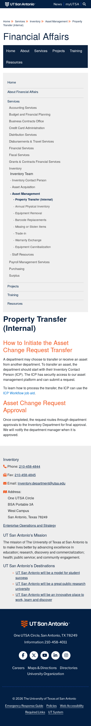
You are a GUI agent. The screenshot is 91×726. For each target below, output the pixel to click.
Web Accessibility (72, 705)
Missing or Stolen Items (30, 226)
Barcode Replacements (30, 220)
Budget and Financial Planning (30, 114)
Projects (58, 50)
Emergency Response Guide (24, 705)
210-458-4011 (55, 641)
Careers (18, 667)
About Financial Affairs (22, 91)
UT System (55, 712)
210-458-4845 (25, 474)
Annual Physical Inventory (32, 206)
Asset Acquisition (23, 187)
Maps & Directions (42, 667)
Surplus (15, 275)
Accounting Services (24, 107)
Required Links (35, 712)
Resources (14, 62)
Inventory (35, 21)
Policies (51, 705)
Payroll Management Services (30, 262)
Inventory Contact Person (29, 180)
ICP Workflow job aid (19, 393)
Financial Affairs (36, 35)
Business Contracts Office (27, 121)
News (58, 4)
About (24, 50)
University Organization (45, 673)
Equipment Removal (28, 213)
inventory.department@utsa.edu (41, 483)
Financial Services (22, 148)
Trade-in (20, 233)
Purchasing (17, 268)
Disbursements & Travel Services (32, 141)
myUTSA (72, 4)
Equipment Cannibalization (33, 247)
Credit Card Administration (28, 127)
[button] (84, 4)
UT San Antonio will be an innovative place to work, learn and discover (49, 597)
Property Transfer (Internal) (34, 199)
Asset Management (56, 21)
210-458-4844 (29, 466)
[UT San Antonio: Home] (20, 4)
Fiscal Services (20, 154)
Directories (68, 667)
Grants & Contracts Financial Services (35, 161)
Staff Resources (23, 254)
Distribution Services (24, 134)
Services (20, 21)
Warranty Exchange (28, 240)
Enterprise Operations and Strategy (29, 525)
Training (76, 50)
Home (7, 21)
